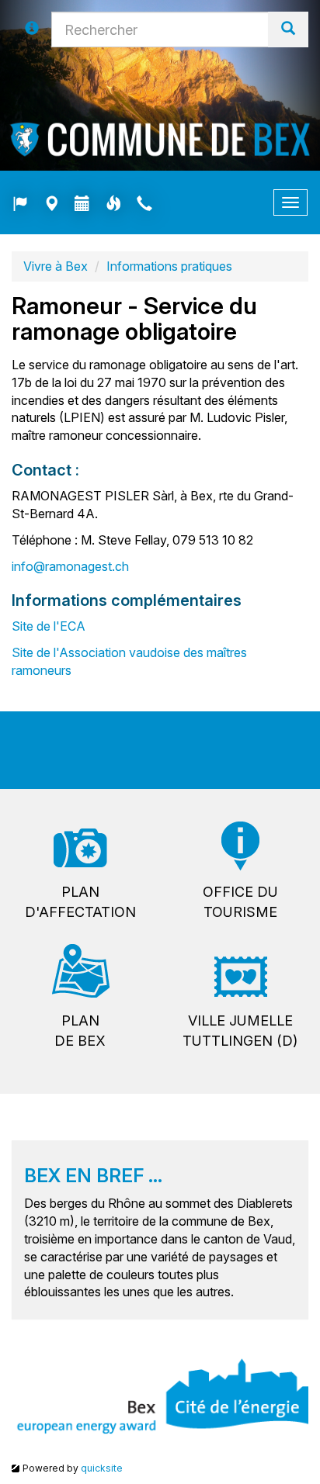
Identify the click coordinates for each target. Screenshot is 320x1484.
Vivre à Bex (55, 266)
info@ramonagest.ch (70, 566)
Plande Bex (80, 1030)
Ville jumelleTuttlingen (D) (240, 1030)
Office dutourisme (240, 902)
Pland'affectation (80, 902)
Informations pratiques (169, 266)
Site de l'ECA (48, 626)
